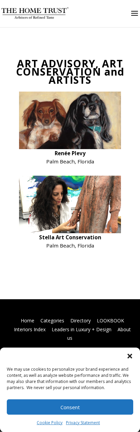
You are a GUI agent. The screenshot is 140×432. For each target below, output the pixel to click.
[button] (129, 356)
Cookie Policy (50, 423)
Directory (80, 320)
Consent (70, 407)
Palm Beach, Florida (70, 245)
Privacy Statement (83, 423)
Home (27, 320)
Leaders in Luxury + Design (81, 329)
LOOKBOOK (110, 320)
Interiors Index (30, 329)
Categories (52, 320)
